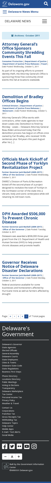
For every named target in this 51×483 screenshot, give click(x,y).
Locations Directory (11, 379)
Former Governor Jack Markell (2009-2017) (22, 172)
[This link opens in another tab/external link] (4, 3)
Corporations (8, 410)
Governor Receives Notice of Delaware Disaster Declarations (22, 266)
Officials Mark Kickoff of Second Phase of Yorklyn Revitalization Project (25, 163)
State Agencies (9, 347)
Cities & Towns (9, 362)
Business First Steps (11, 371)
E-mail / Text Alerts (11, 432)
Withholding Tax (9, 419)
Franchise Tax (8, 413)
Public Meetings (9, 382)
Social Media (7, 435)
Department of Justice (36, 61)
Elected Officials (9, 350)
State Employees (10, 359)
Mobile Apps (8, 429)
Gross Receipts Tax (11, 416)
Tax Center (7, 394)
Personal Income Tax (12, 397)
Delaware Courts (10, 356)
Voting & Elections (10, 385)
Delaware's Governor (12, 344)
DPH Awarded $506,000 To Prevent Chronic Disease (23, 218)
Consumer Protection (12, 61)
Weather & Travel (10, 403)
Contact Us (7, 407)
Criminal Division (10, 105)
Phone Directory (9, 376)
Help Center (7, 425)
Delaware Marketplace (12, 391)
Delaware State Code (12, 365)
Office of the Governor (13, 174)
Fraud (44, 64)
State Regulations (10, 368)
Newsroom (8, 110)
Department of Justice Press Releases (21, 64)
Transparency (8, 388)
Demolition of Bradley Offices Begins (22, 98)
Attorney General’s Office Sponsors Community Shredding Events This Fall (23, 50)
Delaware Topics (10, 423)
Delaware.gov (26, 470)
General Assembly (10, 353)
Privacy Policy (8, 400)
